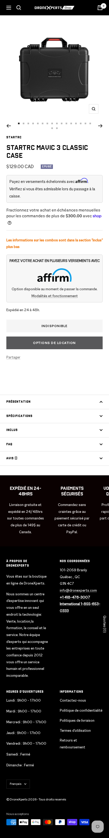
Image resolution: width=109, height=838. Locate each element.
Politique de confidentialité (81, 710)
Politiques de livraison (77, 720)
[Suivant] (100, 126)
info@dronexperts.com (78, 590)
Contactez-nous (73, 700)
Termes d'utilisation (75, 730)
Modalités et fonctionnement (54, 295)
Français (15, 784)
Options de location (54, 343)
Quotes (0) (104, 624)
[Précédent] (8, 126)
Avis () (11, 458)
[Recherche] (18, 7)
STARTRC (14, 137)
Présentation (18, 401)
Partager (13, 357)
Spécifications (19, 416)
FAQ (9, 444)
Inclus (12, 430)
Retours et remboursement (72, 743)
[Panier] (100, 7)
